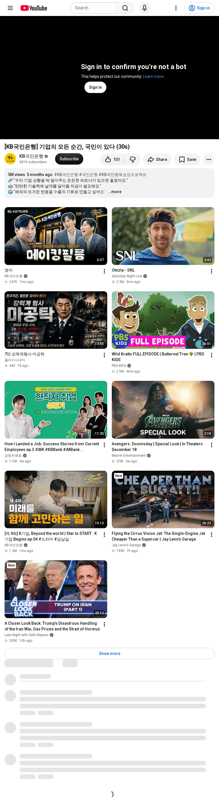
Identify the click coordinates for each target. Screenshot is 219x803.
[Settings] (176, 8)
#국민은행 (88, 174)
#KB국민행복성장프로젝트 (123, 174)
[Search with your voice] (144, 8)
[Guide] (10, 8)
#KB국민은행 (66, 174)
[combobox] (95, 8)
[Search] (125, 8)
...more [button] (114, 191)
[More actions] (208, 159)
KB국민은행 (31, 156)
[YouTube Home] (33, 8)
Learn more (153, 76)
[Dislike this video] (133, 159)
